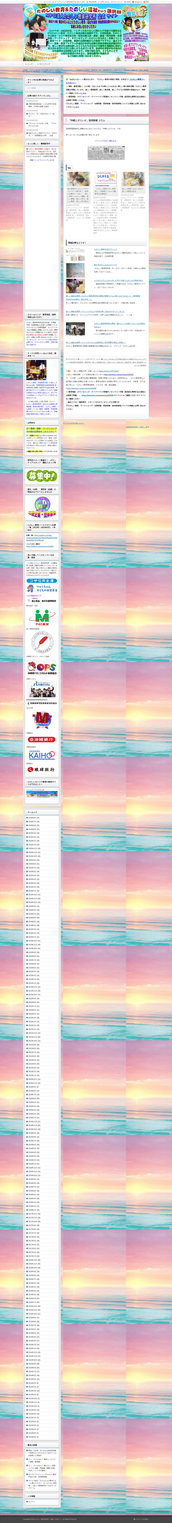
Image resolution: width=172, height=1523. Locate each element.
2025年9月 (32, 860)
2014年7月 (32, 1371)
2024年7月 (32, 914)
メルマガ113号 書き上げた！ (75, 423)
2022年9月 (32, 998)
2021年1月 (32, 1075)
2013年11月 (32, 1402)
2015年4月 (32, 1337)
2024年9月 (32, 906)
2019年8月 (32, 1137)
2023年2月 (32, 979)
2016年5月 (32, 1287)
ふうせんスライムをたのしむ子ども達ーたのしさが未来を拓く (118, 280)
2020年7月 (32, 1095)
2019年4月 (32, 1152)
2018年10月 (32, 1175)
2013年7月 (32, 1418)
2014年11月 (32, 1356)
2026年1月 (32, 845)
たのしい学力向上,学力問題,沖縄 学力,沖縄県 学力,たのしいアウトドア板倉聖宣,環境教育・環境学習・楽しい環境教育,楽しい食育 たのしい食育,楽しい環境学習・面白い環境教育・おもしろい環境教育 (106, 362)
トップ (30, 64)
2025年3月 (32, 883)
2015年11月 (32, 1310)
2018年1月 (32, 1210)
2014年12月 (32, 1352)
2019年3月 (32, 1156)
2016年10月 (32, 1268)
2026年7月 (32, 822)
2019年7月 (32, 1141)
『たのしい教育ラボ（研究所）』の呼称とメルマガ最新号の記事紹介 (105, 191)
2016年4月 (32, 1291)
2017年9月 (32, 1225)
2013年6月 (32, 1422)
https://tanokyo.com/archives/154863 (39, 546)
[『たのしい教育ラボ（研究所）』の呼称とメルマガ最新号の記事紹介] (105, 179)
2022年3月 (32, 1022)
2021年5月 (32, 1060)
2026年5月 (32, 829)
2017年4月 (32, 1245)
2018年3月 (32, 1202)
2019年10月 (32, 1129)
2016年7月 (32, 1279)
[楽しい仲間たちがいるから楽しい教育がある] (133, 179)
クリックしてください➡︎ (35, 790)
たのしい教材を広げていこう (105, 249)
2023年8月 (32, 956)
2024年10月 (32, 902)
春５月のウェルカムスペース (105, 265)
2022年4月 (32, 1018)
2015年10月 (32, 1314)
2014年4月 (32, 1383)
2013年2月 (32, 1429)
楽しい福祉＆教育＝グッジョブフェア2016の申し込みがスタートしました (95, 311)
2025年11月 (32, 852)
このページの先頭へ (142, 1519)
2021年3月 (32, 1068)
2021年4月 (32, 1064)
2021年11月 (32, 1037)
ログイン (31, 1502)
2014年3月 (32, 1387)
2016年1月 (32, 1302)
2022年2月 (32, 1025)
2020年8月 (32, 1091)
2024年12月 (32, 895)
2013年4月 (32, 1425)
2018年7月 (32, 1187)
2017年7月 (32, 1233)
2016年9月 (32, 1271)
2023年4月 (32, 972)
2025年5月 (32, 875)
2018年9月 (32, 1179)
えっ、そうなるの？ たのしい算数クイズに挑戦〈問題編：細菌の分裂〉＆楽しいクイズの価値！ (42, 1468)
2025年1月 (32, 891)
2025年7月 (32, 868)
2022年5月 (32, 1014)
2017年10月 (32, 1222)
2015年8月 (32, 1322)
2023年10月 (32, 948)
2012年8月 (32, 1433)
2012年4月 (32, 1437)
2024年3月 (32, 929)
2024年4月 (32, 925)
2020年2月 (32, 1114)
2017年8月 (32, 1229)
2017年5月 (32, 1241)
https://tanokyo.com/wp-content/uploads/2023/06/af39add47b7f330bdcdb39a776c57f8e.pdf (41, 537)
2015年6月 (32, 1329)
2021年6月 (32, 1056)
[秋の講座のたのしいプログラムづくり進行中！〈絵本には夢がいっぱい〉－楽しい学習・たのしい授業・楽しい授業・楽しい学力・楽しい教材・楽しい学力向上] (78, 179)
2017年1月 (32, 1256)
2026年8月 (32, 818)
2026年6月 (32, 825)
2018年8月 (32, 1183)
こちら (83, 93)
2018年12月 (32, 1168)
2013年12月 (32, 1398)
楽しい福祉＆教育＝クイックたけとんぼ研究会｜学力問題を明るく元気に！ (96, 342)
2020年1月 (32, 1118)
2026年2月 (32, 841)
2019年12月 (32, 1122)
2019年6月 (32, 1145)
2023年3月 (32, 975)
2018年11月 (32, 1171)
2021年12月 (32, 1033)
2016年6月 (32, 1283)
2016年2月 (32, 1298)
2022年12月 (32, 987)
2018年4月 (32, 1198)
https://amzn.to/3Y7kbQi (108, 371)
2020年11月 (32, 1083)
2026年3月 (32, 837)
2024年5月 (32, 922)
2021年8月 (32, 1048)
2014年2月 (32, 1391)
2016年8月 (32, 1275)
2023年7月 (32, 960)
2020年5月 (32, 1102)
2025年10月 (32, 856)
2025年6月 (32, 872)
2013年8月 (32, 1414)
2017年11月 (32, 1218)
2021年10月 (32, 1041)
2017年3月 (32, 1248)
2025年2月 (32, 887)
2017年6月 (32, 1237)
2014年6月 (32, 1375)
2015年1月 (32, 1348)
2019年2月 (32, 1160)
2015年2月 (32, 1345)
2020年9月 (32, 1087)
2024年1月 (32, 937)
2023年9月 (32, 952)
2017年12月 (32, 1214)
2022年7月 (32, 1006)
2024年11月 (32, 899)
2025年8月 (32, 864)
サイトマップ (44, 64)
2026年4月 (32, 833)
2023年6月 (32, 964)
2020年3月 (32, 1110)
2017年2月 (32, 1252)
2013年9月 (32, 1410)
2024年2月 (32, 933)
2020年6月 (32, 1098)
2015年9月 (32, 1318)
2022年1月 (32, 1029)
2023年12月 (32, 941)
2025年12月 (32, 848)
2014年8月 (32, 1368)
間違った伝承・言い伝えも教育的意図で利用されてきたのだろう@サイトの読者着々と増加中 (42, 1453)
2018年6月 (32, 1191)
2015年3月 (32, 1341)
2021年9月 (32, 1045)
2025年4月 (32, 879)
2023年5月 (32, 968)
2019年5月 (32, 1148)
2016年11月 (32, 1264)
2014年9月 (32, 1364)
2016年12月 (32, 1260)
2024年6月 (32, 918)
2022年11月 (32, 991)
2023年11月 (32, 945)
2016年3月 (32, 1295)
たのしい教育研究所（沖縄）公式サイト (48, 1519)
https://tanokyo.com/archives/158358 (81, 388)
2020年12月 (32, 1079)
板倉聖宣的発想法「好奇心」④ (136, 427)
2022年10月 (32, 995)
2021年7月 (32, 1052)
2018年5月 (32, 1195)
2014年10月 (32, 1360)
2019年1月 (32, 1164)
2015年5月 (32, 1333)
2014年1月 (32, 1395)
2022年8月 (32, 1002)
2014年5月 (32, 1379)
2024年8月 (32, 910)
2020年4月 (32, 1106)
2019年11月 (32, 1125)
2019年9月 (32, 1133)
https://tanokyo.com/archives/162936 (98, 395)
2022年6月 (32, 1010)
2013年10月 (32, 1406)
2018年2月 (32, 1206)
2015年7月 (32, 1325)
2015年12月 (32, 1306)
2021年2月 (32, 1071)
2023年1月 (32, 983)
